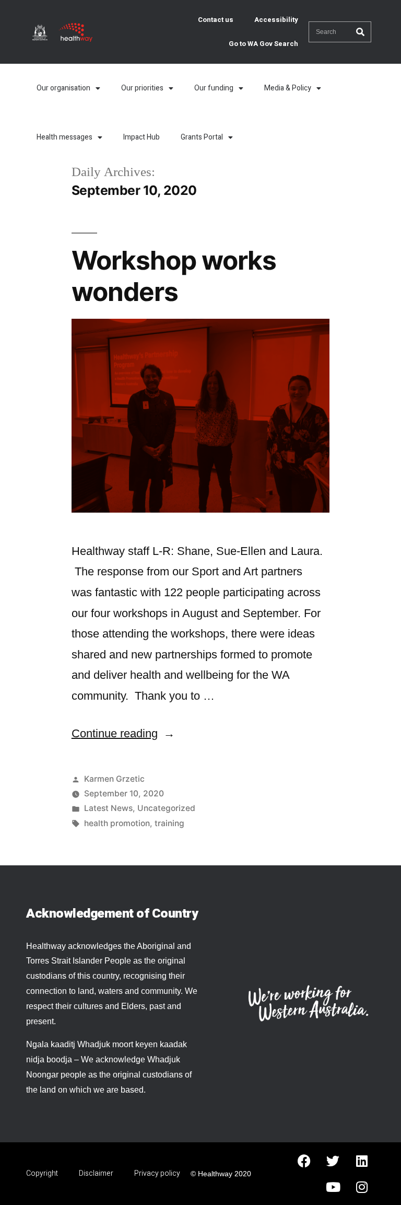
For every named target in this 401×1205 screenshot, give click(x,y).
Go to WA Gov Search (263, 44)
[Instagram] (362, 1187)
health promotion (117, 823)
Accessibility (276, 20)
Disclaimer (96, 1173)
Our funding (213, 88)
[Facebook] (304, 1161)
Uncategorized (166, 808)
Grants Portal (202, 137)
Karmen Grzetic (114, 779)
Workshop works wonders (174, 276)
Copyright (42, 1173)
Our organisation (63, 88)
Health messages (64, 137)
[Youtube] (333, 1187)
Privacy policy (157, 1173)
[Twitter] (333, 1161)
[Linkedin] (362, 1161)
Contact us (215, 20)
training (169, 823)
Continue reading (123, 733)
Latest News (108, 808)
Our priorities (142, 88)
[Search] (360, 32)
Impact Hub (141, 137)
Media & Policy (287, 88)
